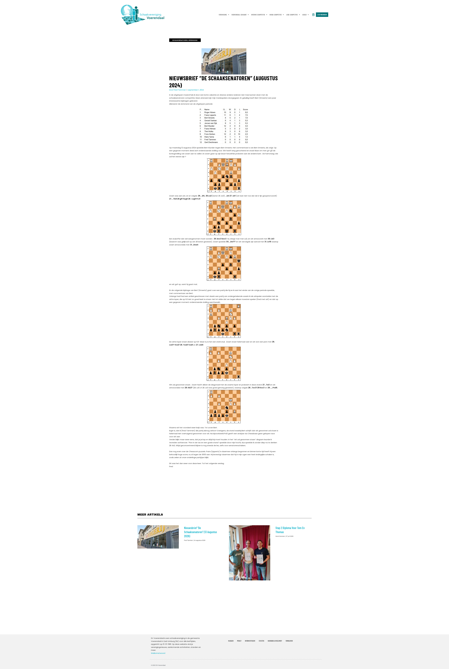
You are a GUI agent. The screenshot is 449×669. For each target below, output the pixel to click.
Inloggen (231, 641)
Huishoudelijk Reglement (275, 641)
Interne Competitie (258, 14)
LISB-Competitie (292, 14)
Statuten (261, 641)
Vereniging (223, 14)
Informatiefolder (250, 641)
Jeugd (304, 14)
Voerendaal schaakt (239, 14)
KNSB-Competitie (276, 14)
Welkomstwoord (158, 653)
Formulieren (289, 641)
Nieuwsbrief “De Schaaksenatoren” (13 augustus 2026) (200, 532)
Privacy (239, 641)
